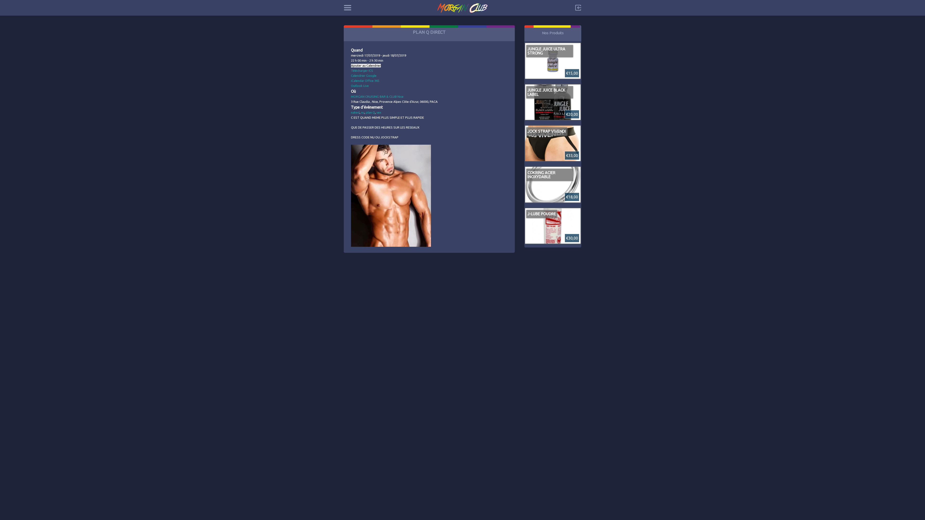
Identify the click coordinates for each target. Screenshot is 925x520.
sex (379, 112)
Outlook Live (360, 85)
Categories (347, 7)
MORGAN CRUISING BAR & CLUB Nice (377, 96)
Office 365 (372, 80)
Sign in (578, 8)
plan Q (370, 112)
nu (362, 112)
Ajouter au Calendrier (366, 65)
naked (355, 112)
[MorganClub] (462, 8)
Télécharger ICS (362, 70)
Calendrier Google (364, 75)
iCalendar (357, 80)
